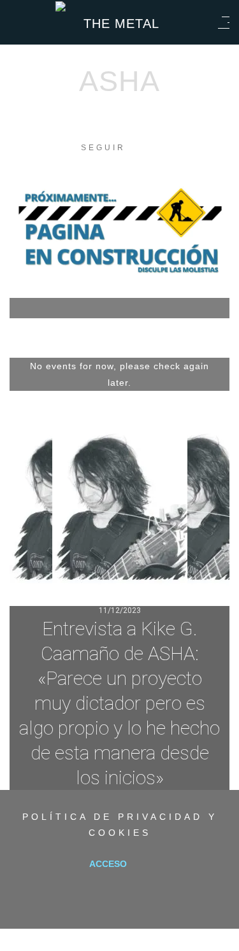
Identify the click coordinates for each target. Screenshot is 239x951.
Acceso (108, 864)
